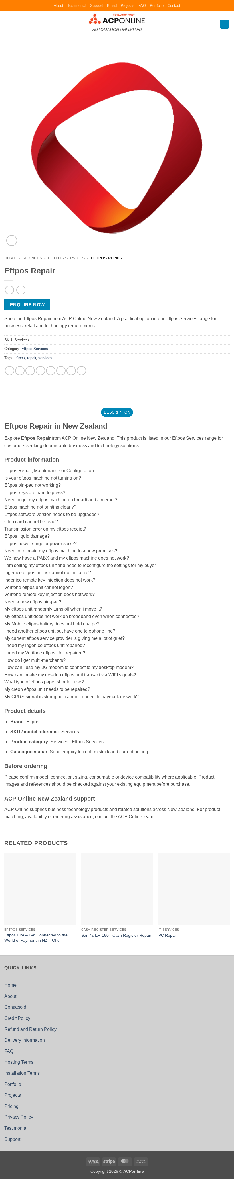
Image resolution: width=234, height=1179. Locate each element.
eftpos (20, 358)
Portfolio (157, 5)
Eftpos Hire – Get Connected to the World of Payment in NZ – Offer (36, 938)
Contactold (15, 1007)
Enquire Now (27, 304)
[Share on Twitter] (30, 370)
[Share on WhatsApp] (9, 370)
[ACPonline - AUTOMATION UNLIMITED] (117, 18)
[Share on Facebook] (20, 370)
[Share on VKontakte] (61, 370)
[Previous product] (20, 290)
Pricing (11, 1106)
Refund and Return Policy (30, 1029)
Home (10, 258)
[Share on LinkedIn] (71, 370)
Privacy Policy (18, 1117)
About (58, 5)
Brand (112, 5)
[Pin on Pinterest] (50, 370)
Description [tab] (117, 412)
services (45, 358)
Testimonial (76, 5)
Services (32, 258)
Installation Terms (22, 1073)
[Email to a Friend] (40, 370)
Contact (174, 5)
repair (31, 358)
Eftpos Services (66, 258)
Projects (127, 5)
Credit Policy (17, 1018)
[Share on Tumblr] (81, 370)
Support (96, 5)
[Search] (224, 24)
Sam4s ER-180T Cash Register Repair (116, 935)
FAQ (142, 5)
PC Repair (167, 935)
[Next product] (9, 290)
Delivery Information (24, 1040)
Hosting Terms (18, 1062)
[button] (7, 24)
